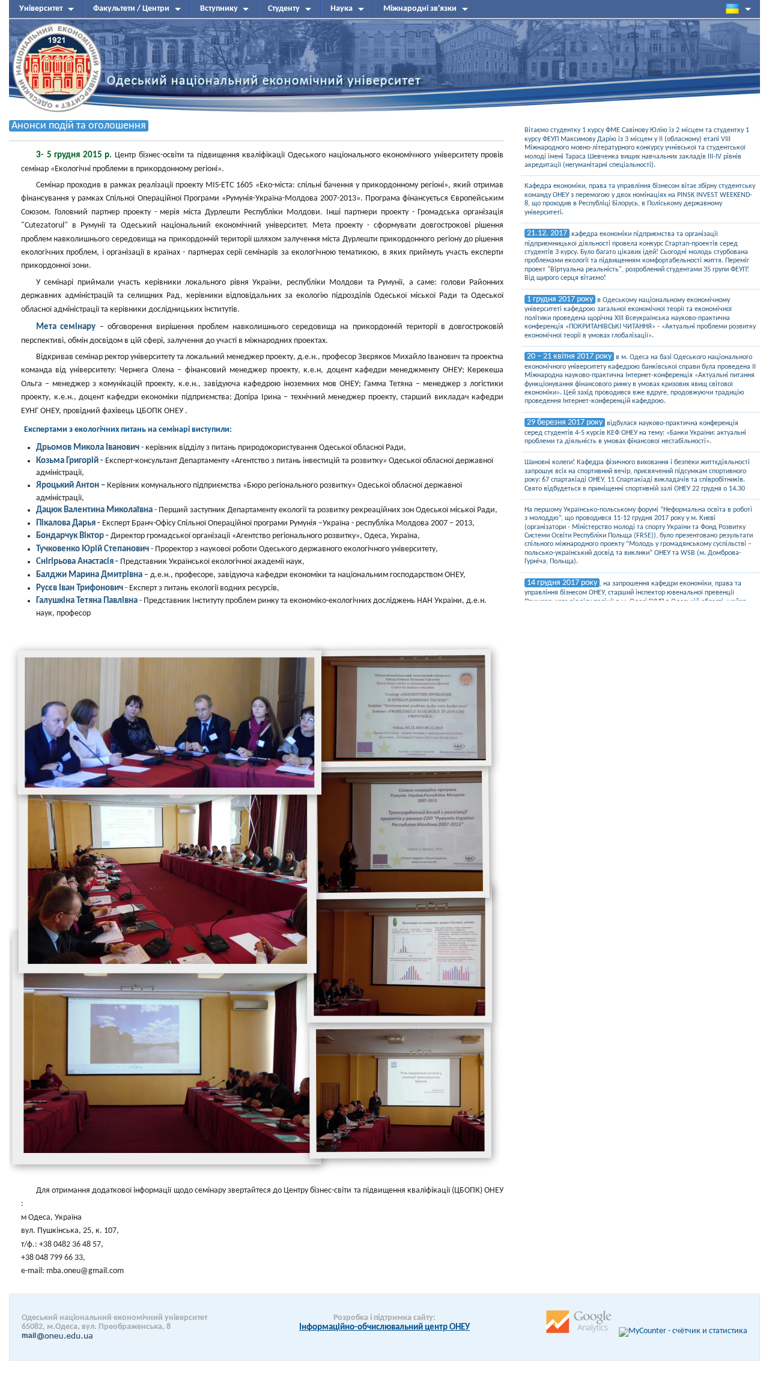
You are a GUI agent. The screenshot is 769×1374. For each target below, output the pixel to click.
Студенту (284, 8)
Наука (341, 8)
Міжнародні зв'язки (420, 8)
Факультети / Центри (131, 8)
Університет (40, 8)
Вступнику (219, 8)
